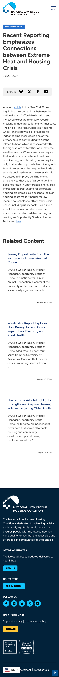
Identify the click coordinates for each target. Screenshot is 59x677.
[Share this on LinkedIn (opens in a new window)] (46, 91)
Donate (10, 629)
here (18, 221)
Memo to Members (14, 27)
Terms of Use (41, 669)
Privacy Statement (20, 669)
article (17, 107)
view (29, 278)
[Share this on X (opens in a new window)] (29, 91)
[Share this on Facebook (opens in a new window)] (37, 91)
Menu (53, 10)
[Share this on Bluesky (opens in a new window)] (21, 91)
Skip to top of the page (55, 673)
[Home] (21, 8)
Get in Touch (13, 586)
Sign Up (10, 568)
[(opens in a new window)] (6, 603)
